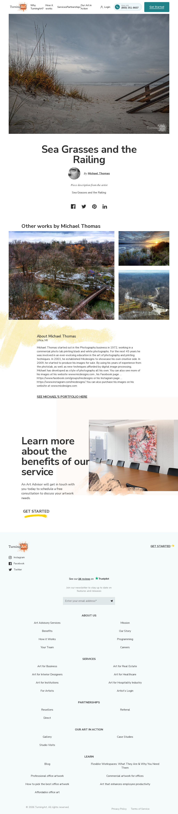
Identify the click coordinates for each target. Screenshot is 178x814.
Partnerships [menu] (74, 7)
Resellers (47, 710)
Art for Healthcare (125, 674)
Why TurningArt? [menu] (36, 7)
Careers (125, 647)
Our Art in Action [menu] (86, 7)
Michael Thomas (99, 173)
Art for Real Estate (125, 666)
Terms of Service (140, 809)
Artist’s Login (125, 691)
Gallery (47, 737)
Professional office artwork (47, 776)
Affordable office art (47, 792)
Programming (125, 639)
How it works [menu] (49, 7)
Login (107, 7)
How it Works (47, 639)
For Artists (47, 691)
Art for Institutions (47, 683)
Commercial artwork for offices (125, 776)
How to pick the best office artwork (47, 784)
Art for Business (47, 666)
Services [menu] (62, 7)
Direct (47, 718)
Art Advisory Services (47, 623)
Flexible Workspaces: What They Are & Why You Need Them (125, 766)
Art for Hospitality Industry (125, 683)
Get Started (156, 7)
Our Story (125, 631)
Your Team (47, 647)
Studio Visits (47, 745)
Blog (47, 764)
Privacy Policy (119, 809)
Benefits (47, 631)
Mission (125, 623)
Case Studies (125, 737)
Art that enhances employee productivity (125, 784)
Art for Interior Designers (47, 674)
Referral (125, 710)
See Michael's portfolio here (62, 397)
